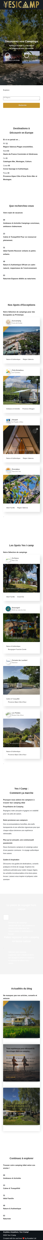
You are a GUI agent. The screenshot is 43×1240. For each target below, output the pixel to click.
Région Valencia (28, 359)
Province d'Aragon (28, 409)
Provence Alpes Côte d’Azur (17, 702)
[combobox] (21, 100)
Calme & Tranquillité (13, 699)
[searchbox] (21, 98)
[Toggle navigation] (5, 4)
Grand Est (20, 597)
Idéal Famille (10, 508)
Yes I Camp (11, 1235)
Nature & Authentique (13, 359)
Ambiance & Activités (13, 409)
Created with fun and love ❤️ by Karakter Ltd (19, 1238)
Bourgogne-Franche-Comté (17, 649)
